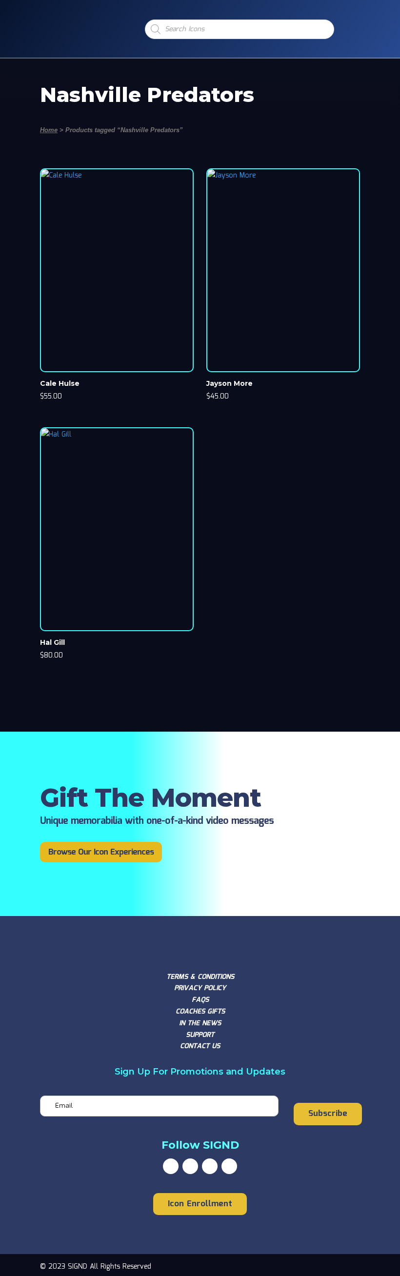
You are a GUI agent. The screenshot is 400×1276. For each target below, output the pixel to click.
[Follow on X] (190, 1166)
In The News (200, 1023)
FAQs (200, 1000)
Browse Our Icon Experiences (101, 852)
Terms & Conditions (200, 977)
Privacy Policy (200, 988)
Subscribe (327, 1113)
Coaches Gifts (200, 1011)
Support (200, 1035)
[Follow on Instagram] (210, 1166)
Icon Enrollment (200, 1204)
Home (49, 130)
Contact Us (200, 1046)
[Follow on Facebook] (171, 1166)
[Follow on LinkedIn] (229, 1166)
